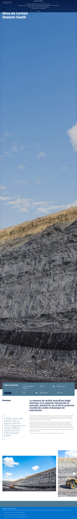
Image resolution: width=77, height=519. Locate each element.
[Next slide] (74, 473)
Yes (37, 11)
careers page (20, 512)
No (39, 11)
